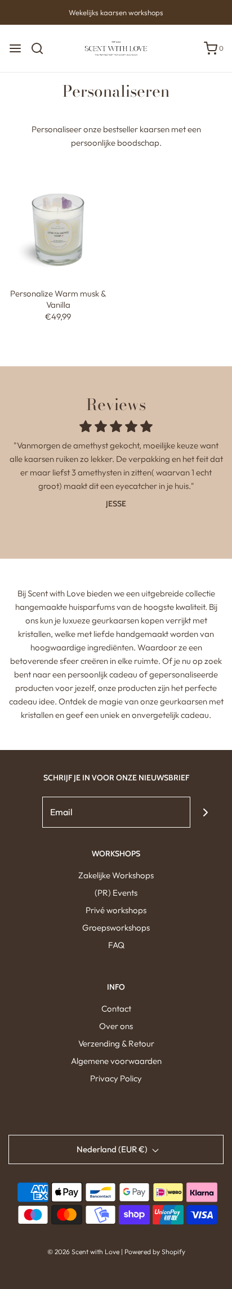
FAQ (116, 945)
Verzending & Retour (116, 1043)
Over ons (116, 1026)
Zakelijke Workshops (116, 875)
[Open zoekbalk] (41, 48)
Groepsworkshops (116, 927)
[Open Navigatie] (15, 48)
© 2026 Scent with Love (83, 1251)
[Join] (205, 812)
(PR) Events (116, 892)
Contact (116, 1008)
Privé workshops (116, 910)
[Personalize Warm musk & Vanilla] (58, 224)
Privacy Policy (116, 1078)
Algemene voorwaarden (116, 1061)
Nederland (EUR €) (113, 1149)
